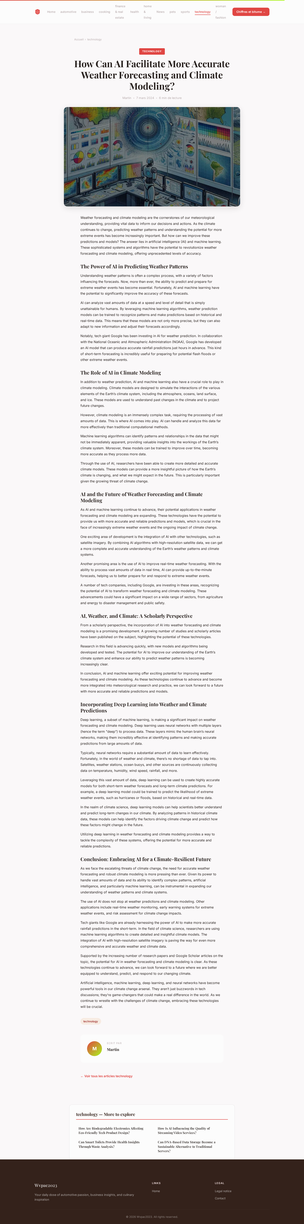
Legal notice (223, 1191)
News (161, 11)
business (87, 11)
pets (173, 11)
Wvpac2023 (46, 1185)
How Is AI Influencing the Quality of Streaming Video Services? (184, 1130)
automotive (68, 11)
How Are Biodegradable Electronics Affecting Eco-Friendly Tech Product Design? (111, 1130)
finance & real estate (120, 11)
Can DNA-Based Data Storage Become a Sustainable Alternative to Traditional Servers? (186, 1146)
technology (203, 11)
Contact (220, 1198)
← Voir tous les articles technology (106, 1076)
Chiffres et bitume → (251, 11)
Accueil (79, 39)
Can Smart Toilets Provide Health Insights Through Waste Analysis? (109, 1144)
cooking (104, 11)
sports (185, 11)
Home (51, 11)
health (134, 11)
